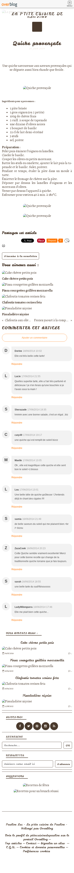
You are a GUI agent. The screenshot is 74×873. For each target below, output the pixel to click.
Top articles (13, 843)
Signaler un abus (53, 843)
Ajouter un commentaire (34, 337)
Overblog (46, 828)
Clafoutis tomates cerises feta (37, 678)
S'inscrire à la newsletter (20, 256)
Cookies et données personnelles (42, 847)
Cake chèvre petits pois (37, 642)
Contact (31, 843)
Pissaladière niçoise (37, 695)
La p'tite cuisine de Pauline (37, 15)
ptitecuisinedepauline (45, 835)
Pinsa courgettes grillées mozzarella (37, 660)
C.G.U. (10, 847)
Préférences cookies (36, 851)
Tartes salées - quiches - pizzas (37, 37)
